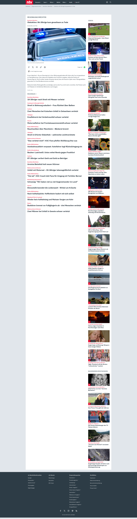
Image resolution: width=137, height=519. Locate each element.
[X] (32, 67)
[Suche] (110, 2)
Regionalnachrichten (36, 6)
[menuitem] (40, 2)
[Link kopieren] (40, 67)
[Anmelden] (107, 2)
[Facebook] (28, 67)
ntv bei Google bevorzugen (36, 71)
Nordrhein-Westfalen (47, 6)
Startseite (28, 6)
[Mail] (36, 67)
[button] (56, 45)
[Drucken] (44, 67)
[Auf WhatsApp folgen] (84, 67)
